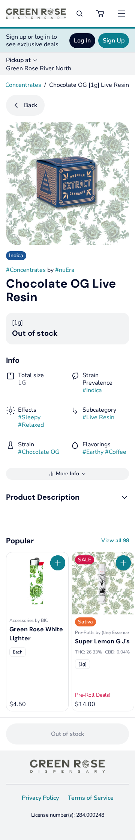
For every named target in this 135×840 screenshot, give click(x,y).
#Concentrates (26, 270)
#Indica (92, 390)
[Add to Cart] (57, 562)
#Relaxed (31, 425)
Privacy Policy (40, 798)
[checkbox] (17, 652)
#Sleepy (29, 417)
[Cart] (100, 13)
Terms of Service (91, 798)
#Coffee (115, 452)
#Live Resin (98, 417)
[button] (67, 497)
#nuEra (64, 270)
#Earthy (93, 452)
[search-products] (79, 13)
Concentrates (23, 85)
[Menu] (121, 13)
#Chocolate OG (39, 452)
